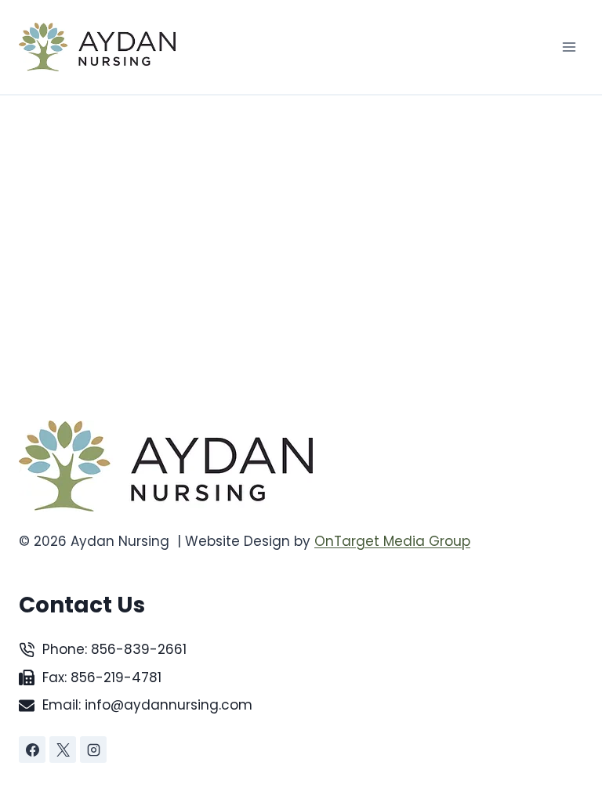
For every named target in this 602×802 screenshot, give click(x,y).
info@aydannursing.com (168, 704)
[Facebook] (32, 749)
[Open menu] (568, 46)
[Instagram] (93, 749)
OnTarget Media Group (392, 541)
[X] (62, 749)
